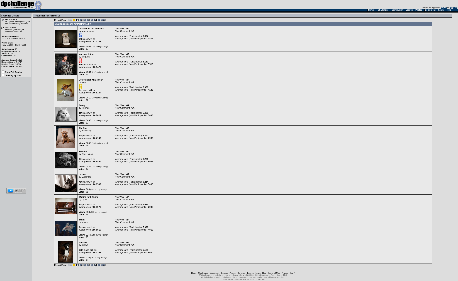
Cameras (241, 273)
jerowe (85, 245)
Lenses (250, 273)
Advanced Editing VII (14, 24)
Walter (82, 220)
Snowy (82, 105)
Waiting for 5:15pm (88, 197)
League (224, 273)
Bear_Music (87, 154)
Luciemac (86, 177)
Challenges (203, 273)
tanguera (86, 56)
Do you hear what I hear (91, 80)
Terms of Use (274, 273)
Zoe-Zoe (83, 242)
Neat (84, 82)
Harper (82, 174)
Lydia (84, 199)
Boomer (83, 151)
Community (215, 273)
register (453, 7)
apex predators (86, 54)
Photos (233, 273)
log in (444, 7)
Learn (257, 273)
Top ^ (292, 273)
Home (193, 273)
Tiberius (85, 108)
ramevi (85, 222)
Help (264, 273)
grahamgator (88, 31)
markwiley (86, 130)
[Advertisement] (16, 133)
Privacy (285, 273)
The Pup (83, 128)
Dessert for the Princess (91, 28)
